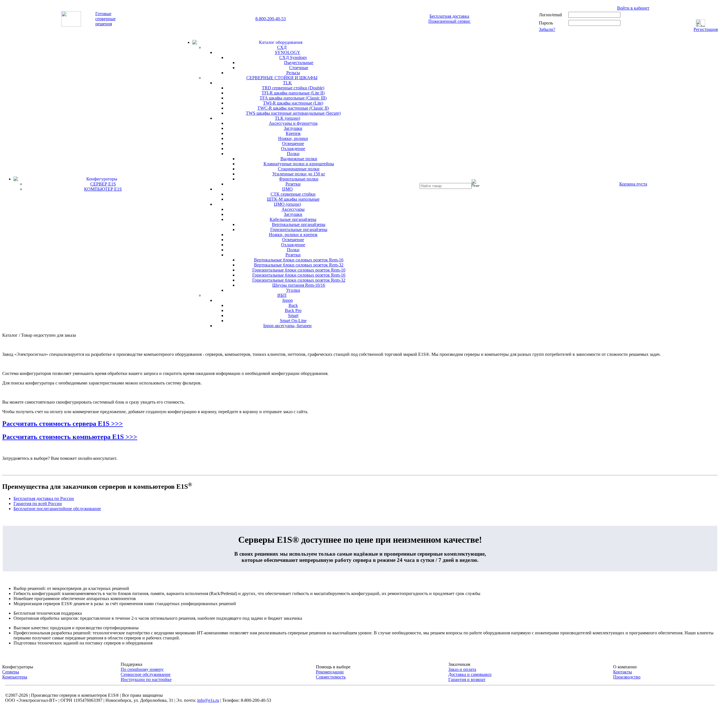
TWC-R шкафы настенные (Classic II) (293, 108)
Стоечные (298, 67)
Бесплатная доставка (449, 16)
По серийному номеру (142, 669)
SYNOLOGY (287, 52)
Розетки (293, 184)
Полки (293, 153)
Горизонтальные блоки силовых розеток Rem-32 (298, 280)
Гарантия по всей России (38, 503)
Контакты (622, 671)
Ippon (287, 300)
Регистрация (706, 29)
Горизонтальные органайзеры (298, 229)
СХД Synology (293, 57)
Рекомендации (330, 671)
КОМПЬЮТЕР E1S (103, 189)
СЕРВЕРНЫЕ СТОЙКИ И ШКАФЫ (282, 77)
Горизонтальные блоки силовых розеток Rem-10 (298, 270)
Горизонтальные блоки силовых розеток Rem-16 (298, 275)
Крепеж (293, 133)
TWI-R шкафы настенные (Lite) (293, 103)
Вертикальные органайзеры (298, 224)
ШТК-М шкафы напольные (293, 199)
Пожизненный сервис (449, 21)
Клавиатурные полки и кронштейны (299, 163)
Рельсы (293, 72)
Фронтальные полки (298, 179)
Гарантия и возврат (466, 679)
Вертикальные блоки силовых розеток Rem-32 (298, 265)
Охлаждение (293, 148)
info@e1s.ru (208, 700)
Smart (293, 315)
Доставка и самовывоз (469, 674)
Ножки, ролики (293, 138)
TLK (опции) (287, 118)
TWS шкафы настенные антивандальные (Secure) (293, 113)
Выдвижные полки (298, 158)
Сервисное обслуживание (145, 674)
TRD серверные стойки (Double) (293, 87)
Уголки (293, 290)
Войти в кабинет (633, 8)
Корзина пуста (633, 184)
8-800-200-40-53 (270, 18)
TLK (287, 82)
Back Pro (293, 310)
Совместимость (331, 677)
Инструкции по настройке (146, 679)
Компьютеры (14, 677)
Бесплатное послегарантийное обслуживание (57, 508)
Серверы (10, 671)
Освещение (293, 143)
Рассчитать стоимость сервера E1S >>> (62, 423)
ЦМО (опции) (287, 204)
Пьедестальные (298, 62)
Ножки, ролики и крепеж (293, 234)
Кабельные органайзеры (293, 219)
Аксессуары (293, 209)
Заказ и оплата (462, 669)
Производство (626, 677)
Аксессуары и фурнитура (293, 123)
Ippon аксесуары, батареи (287, 325)
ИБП (282, 295)
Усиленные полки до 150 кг (298, 173)
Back (293, 305)
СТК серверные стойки (293, 194)
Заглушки (293, 128)
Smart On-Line (293, 320)
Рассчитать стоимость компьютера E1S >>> (69, 436)
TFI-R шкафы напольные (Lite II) (293, 93)
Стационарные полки (299, 168)
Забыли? (547, 29)
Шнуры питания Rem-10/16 (298, 285)
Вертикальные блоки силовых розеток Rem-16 (298, 259)
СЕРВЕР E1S (103, 184)
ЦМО (287, 189)
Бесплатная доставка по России (44, 498)
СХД (282, 47)
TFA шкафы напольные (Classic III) (293, 98)
